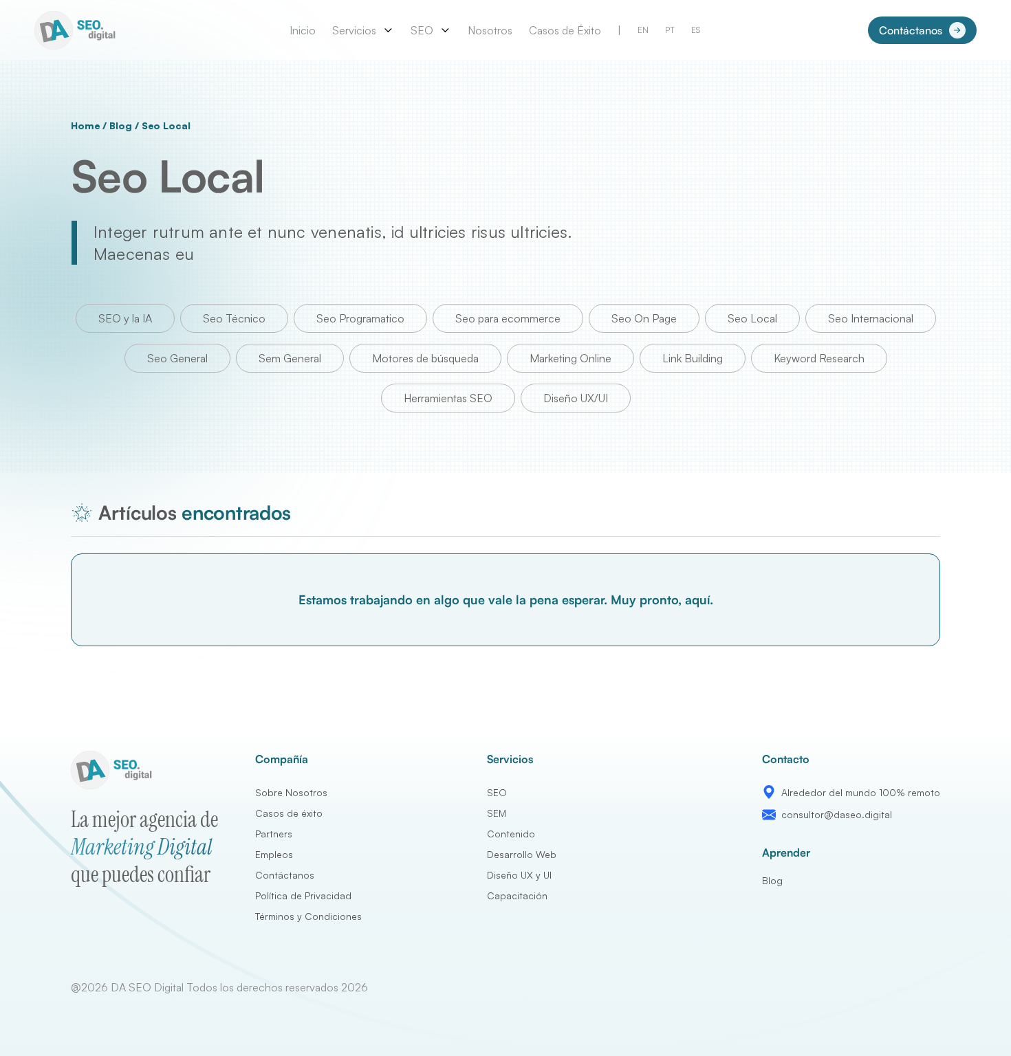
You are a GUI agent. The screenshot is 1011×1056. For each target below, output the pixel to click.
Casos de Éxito (565, 30)
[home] (77, 30)
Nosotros (490, 30)
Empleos (274, 854)
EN (643, 30)
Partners (273, 833)
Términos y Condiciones (308, 916)
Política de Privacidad (303, 895)
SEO (497, 792)
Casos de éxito (289, 813)
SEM (496, 813)
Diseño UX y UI (519, 875)
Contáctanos (284, 875)
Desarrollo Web (521, 854)
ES (695, 30)
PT (670, 30)
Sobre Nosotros (291, 792)
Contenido (511, 833)
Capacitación (517, 895)
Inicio (303, 30)
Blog (120, 126)
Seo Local (166, 126)
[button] (363, 30)
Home (85, 126)
